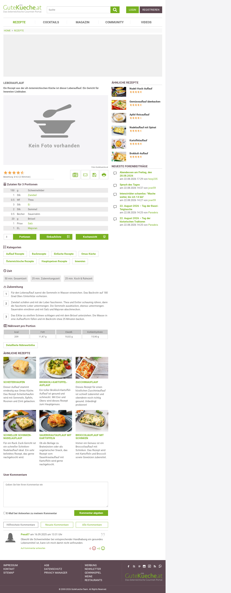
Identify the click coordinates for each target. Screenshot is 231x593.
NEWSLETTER (93, 569)
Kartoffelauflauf (138, 140)
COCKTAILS (51, 22)
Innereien (80, 261)
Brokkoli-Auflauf (139, 153)
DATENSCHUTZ (53, 569)
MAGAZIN (82, 22)
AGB (46, 565)
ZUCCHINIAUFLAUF (87, 382)
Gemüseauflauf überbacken (145, 101)
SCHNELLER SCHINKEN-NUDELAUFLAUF (17, 437)
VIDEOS (146, 22)
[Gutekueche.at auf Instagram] (144, 566)
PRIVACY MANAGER (55, 572)
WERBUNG (91, 565)
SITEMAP (8, 572)
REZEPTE (19, 22)
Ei (29, 204)
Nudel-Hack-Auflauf (141, 88)
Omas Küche (88, 253)
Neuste (57, 524)
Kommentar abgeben (91, 513)
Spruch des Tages (130, 184)
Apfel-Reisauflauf (139, 114)
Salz (30, 223)
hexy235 (152, 178)
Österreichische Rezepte (20, 261)
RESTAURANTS (93, 580)
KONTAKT (9, 569)
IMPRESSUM (10, 565)
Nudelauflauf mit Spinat (143, 127)
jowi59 (152, 187)
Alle (92, 524)
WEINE (89, 576)
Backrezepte (39, 253)
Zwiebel (32, 195)
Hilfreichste (21, 524)
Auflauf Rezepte (15, 253)
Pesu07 (25, 534)
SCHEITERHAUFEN (14, 382)
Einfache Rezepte (64, 253)
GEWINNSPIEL (93, 572)
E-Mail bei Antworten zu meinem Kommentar (31, 513)
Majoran (32, 228)
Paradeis (153, 212)
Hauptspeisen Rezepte (54, 261)
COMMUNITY (114, 22)
